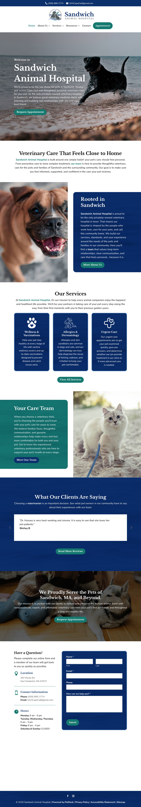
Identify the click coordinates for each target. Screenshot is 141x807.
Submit (72, 722)
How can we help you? (78, 693)
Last (97, 666)
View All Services (70, 379)
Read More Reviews (70, 551)
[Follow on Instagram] (73, 796)
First (68, 666)
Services (56, 25)
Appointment (102, 25)
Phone (69, 682)
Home (31, 25)
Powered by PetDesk (63, 802)
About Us (42, 25)
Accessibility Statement (103, 802)
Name (70, 656)
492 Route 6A (28, 677)
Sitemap (121, 802)
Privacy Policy (82, 802)
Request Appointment (30, 112)
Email (70, 671)
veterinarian (34, 503)
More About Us (92, 264)
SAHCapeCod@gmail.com (81, 3)
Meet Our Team (26, 460)
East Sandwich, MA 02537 (34, 681)
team (91, 249)
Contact (86, 25)
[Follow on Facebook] (68, 796)
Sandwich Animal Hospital (31, 159)
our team (76, 163)
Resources (71, 25)
